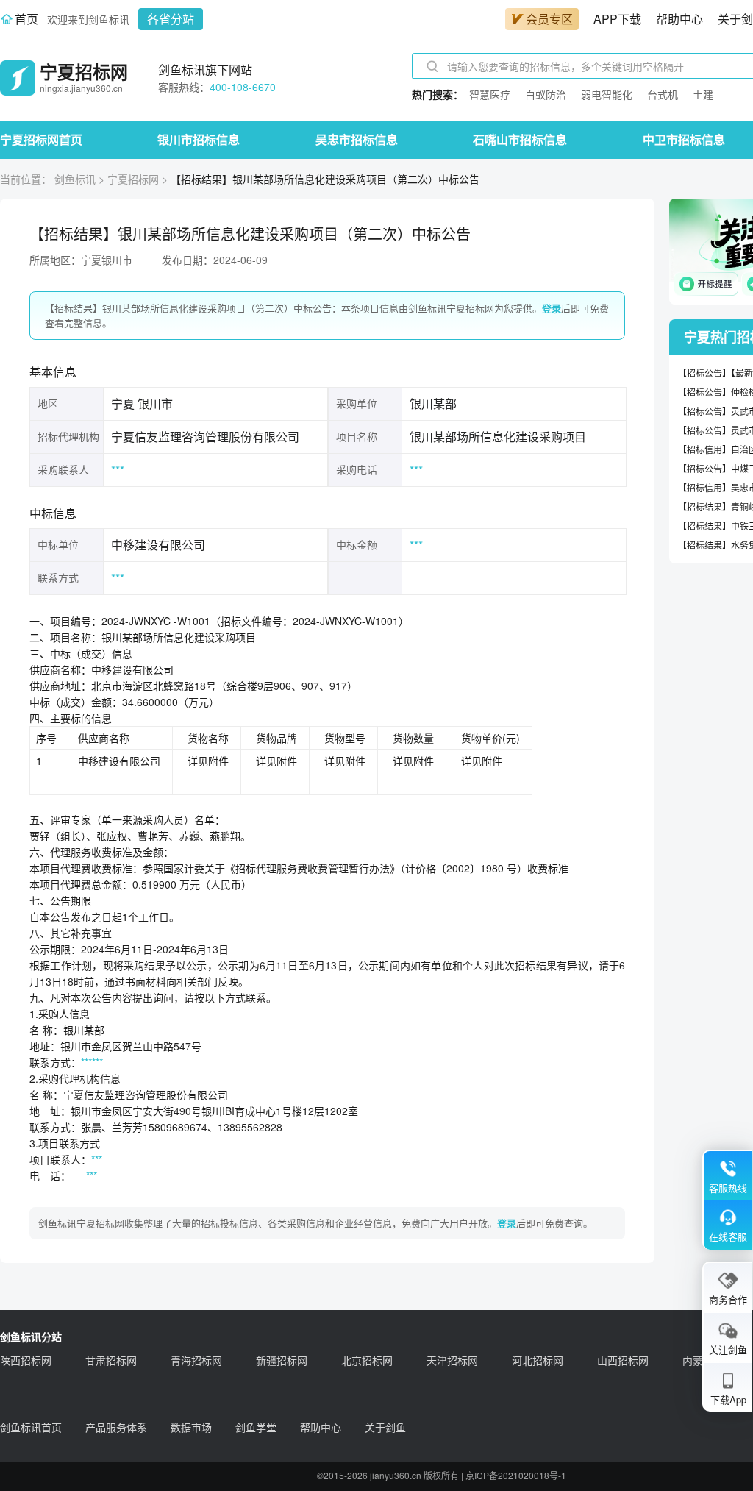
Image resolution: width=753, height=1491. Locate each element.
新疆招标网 (281, 1360)
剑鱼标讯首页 (31, 1427)
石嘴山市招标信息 (520, 139)
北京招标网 (367, 1360)
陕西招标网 (25, 1360)
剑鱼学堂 (255, 1427)
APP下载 (617, 18)
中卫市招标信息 (684, 139)
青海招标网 (196, 1360)
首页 (26, 18)
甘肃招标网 (111, 1360)
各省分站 (170, 18)
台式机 (662, 94)
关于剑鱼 (385, 1427)
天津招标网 (452, 1360)
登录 (551, 308)
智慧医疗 (489, 94)
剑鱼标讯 (75, 178)
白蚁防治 (545, 94)
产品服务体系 (116, 1427)
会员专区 (549, 18)
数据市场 (191, 1427)
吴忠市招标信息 (356, 139)
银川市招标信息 (198, 139)
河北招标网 (537, 1360)
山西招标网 (623, 1360)
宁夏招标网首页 (41, 139)
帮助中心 (679, 18)
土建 (703, 94)
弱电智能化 (606, 94)
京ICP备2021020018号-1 (515, 1475)
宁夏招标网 (133, 178)
